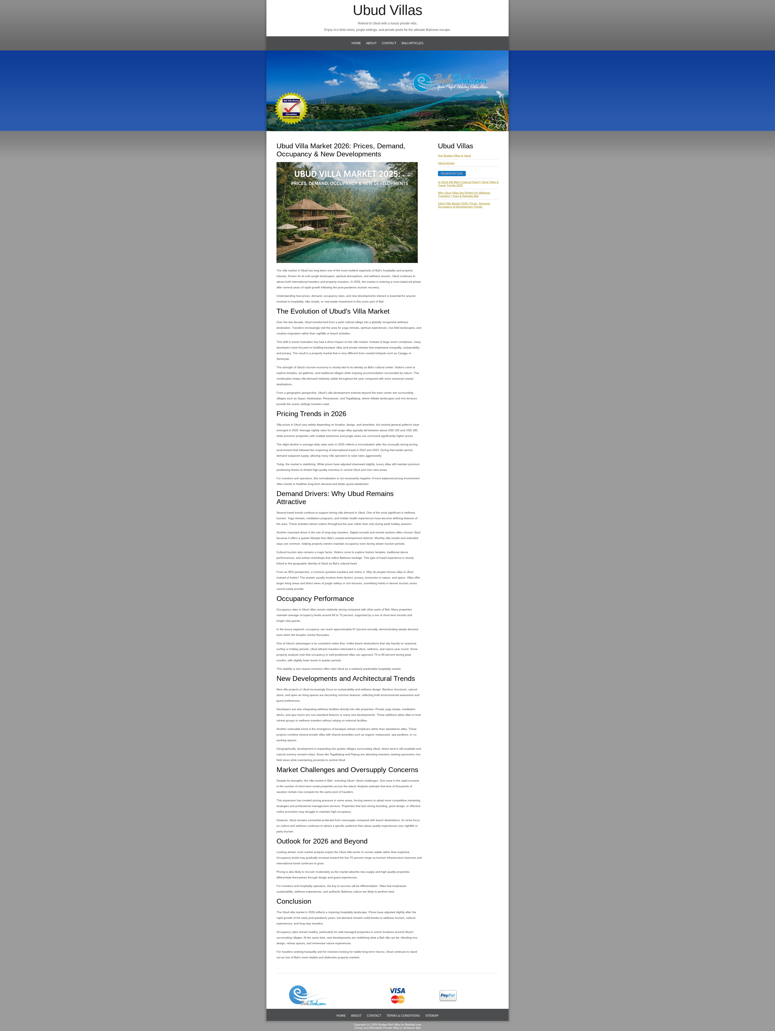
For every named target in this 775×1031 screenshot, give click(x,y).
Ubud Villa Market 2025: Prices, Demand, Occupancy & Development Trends (464, 205)
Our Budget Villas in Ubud (454, 155)
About (371, 43)
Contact (389, 43)
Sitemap (432, 1015)
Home (356, 43)
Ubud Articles (446, 163)
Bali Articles (412, 43)
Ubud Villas (387, 10)
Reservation (452, 173)
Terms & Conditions (403, 1015)
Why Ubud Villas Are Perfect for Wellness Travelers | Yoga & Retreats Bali (464, 194)
